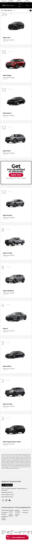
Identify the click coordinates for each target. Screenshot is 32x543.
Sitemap (16, 532)
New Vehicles (4, 510)
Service (11, 507)
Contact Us (8, 485)
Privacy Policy (8, 532)
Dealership (26, 507)
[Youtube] (9, 500)
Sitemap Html (20, 532)
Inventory (5, 507)
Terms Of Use (12, 532)
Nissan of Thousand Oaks (3, 532)
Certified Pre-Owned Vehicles (5, 518)
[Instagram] (6, 500)
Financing (18, 507)
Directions (25, 512)
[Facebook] (3, 500)
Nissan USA (28, 532)
